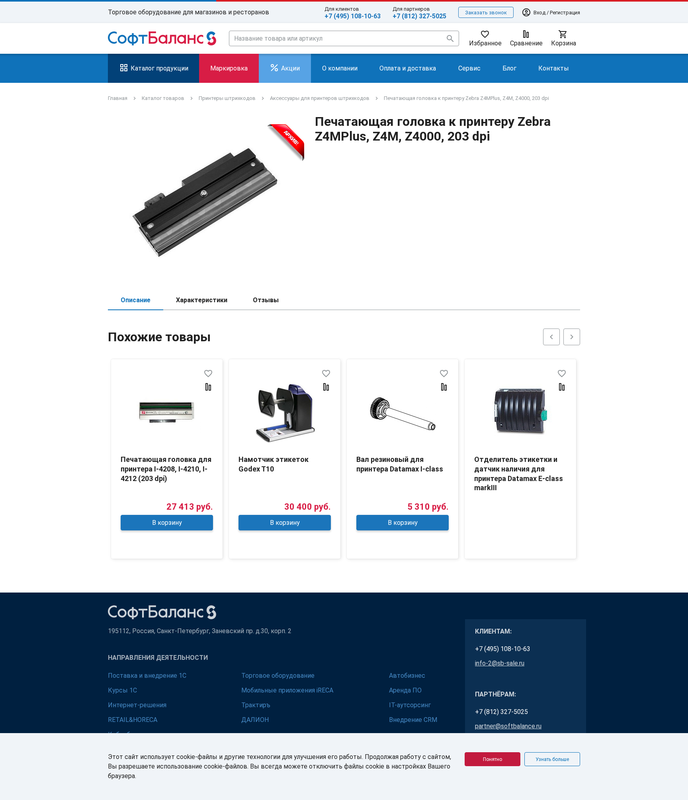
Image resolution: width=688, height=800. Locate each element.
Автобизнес (407, 675)
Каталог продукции (159, 68)
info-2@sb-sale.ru (499, 663)
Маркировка (229, 68)
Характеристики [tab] (201, 300)
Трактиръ (255, 705)
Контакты (553, 68)
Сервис (469, 68)
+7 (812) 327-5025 (419, 16)
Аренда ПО (405, 690)
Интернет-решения (137, 705)
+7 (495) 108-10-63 (352, 16)
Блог (509, 68)
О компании (340, 68)
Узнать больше (552, 759)
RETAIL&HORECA (132, 720)
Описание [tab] (135, 300)
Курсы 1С (122, 690)
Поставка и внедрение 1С (147, 675)
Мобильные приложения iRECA (287, 690)
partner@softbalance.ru (508, 726)
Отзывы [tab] (266, 300)
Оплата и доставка (407, 68)
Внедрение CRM (413, 720)
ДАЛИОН (255, 720)
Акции (290, 68)
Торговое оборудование (278, 675)
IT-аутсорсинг (410, 705)
